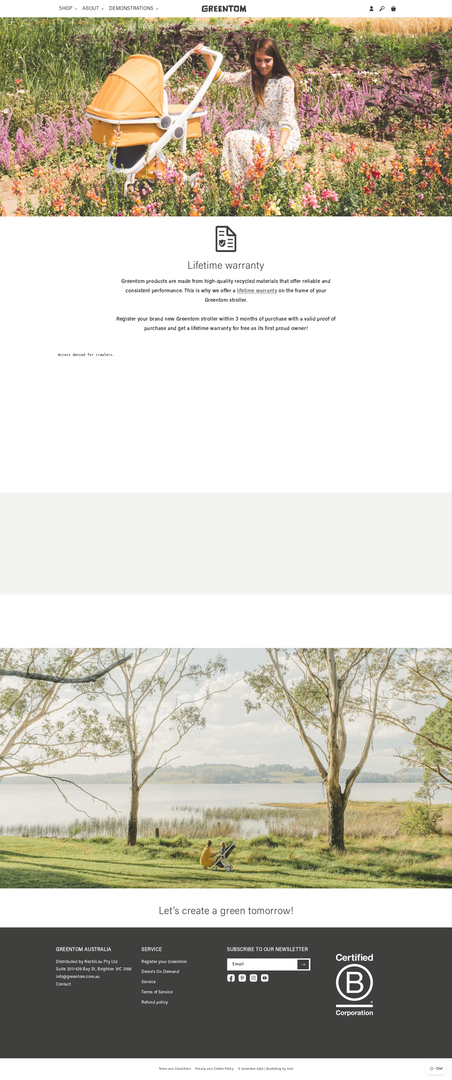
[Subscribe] (303, 964)
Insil (290, 1069)
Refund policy (155, 1002)
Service (149, 982)
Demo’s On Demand (160, 972)
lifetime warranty (257, 291)
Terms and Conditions (175, 1069)
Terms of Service (157, 992)
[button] (67, 8)
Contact (63, 984)
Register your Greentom (164, 962)
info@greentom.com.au (78, 977)
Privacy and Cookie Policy (214, 1069)
